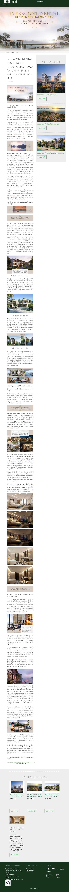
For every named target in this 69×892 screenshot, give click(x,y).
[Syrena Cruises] (47, 876)
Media (16, 52)
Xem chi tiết (41, 99)
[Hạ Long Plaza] (62, 869)
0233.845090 (10, 874)
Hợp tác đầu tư (29, 870)
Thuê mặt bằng (30, 869)
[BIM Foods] (58, 874)
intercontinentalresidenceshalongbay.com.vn (23, 762)
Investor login (4, 5)
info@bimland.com (14, 876)
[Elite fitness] (49, 874)
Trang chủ (9, 52)
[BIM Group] (47, 869)
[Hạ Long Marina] (48, 871)
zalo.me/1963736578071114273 (14, 879)
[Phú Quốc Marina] (58, 876)
